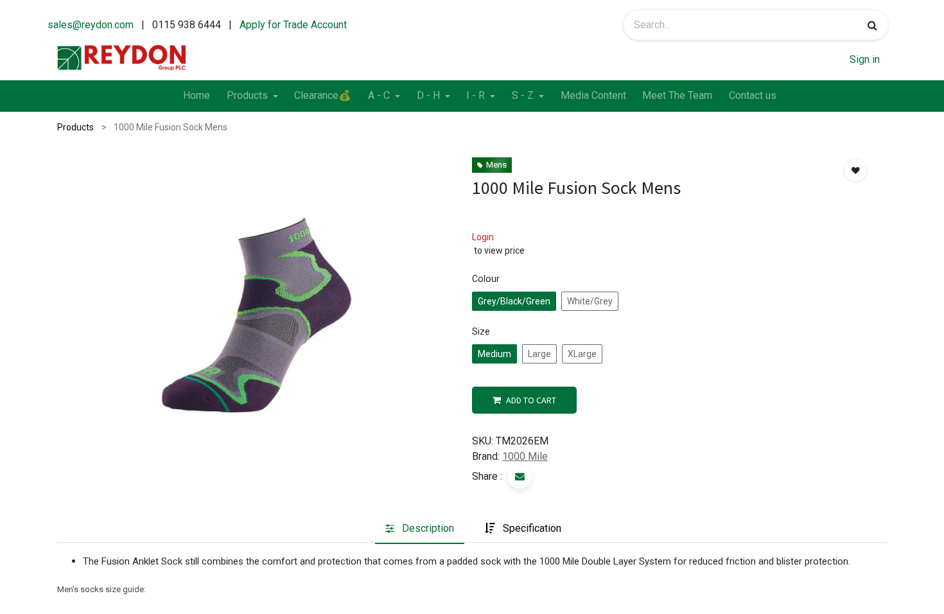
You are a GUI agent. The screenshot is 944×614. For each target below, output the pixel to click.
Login (483, 237)
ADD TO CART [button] (531, 400)
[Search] (872, 25)
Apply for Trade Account (293, 25)
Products (75, 127)
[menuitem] (196, 96)
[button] (855, 170)
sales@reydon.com (91, 25)
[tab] (419, 528)
